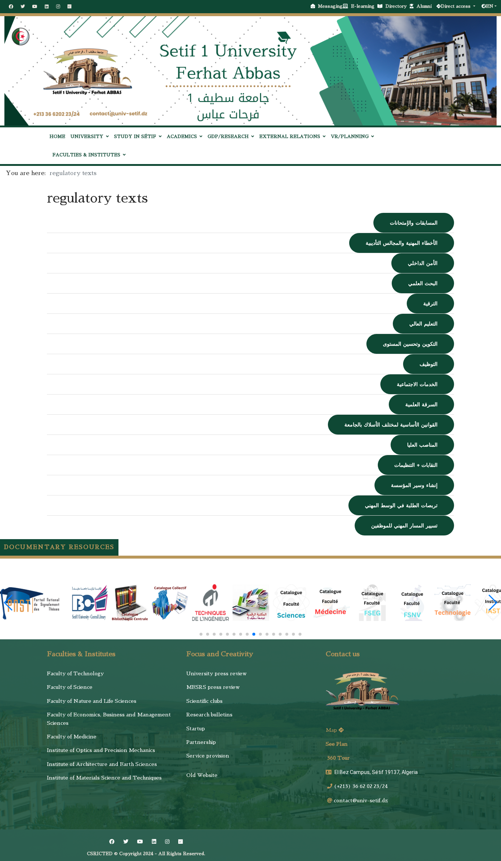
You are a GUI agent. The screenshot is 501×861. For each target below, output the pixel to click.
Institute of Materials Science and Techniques (104, 777)
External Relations (289, 136)
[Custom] (69, 6)
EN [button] (489, 6)
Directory (397, 6)
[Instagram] (58, 6)
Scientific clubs (204, 701)
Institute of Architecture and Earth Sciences (102, 764)
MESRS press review (212, 687)
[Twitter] (23, 6)
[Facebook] (11, 6)
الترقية (430, 303)
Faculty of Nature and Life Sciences (91, 701)
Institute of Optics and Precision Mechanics (101, 750)
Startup (195, 728)
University (86, 136)
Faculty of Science (69, 687)
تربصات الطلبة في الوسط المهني (401, 505)
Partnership (201, 742)
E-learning (364, 6)
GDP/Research (228, 136)
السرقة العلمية (421, 404)
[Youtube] (34, 6)
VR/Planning (350, 136)
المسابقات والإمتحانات (414, 222)
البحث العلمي (423, 283)
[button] (201, 634)
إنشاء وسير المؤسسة (414, 485)
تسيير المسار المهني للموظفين (404, 525)
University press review (216, 673)
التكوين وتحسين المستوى (410, 343)
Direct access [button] (456, 6)
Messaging (330, 6)
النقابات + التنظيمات (416, 465)
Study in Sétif (135, 136)
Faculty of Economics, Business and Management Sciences (109, 718)
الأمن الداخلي (423, 263)
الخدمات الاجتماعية (417, 384)
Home (57, 136)
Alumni (426, 6)
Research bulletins (209, 714)
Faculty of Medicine (71, 736)
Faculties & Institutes (86, 155)
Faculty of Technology (75, 673)
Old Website (201, 775)
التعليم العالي (423, 323)
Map (332, 730)
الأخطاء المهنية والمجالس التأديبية (402, 243)
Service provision (207, 755)
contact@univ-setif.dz (361, 800)
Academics (182, 136)
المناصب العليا (422, 444)
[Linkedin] (47, 6)
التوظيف (429, 364)
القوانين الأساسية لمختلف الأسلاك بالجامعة (391, 424)
